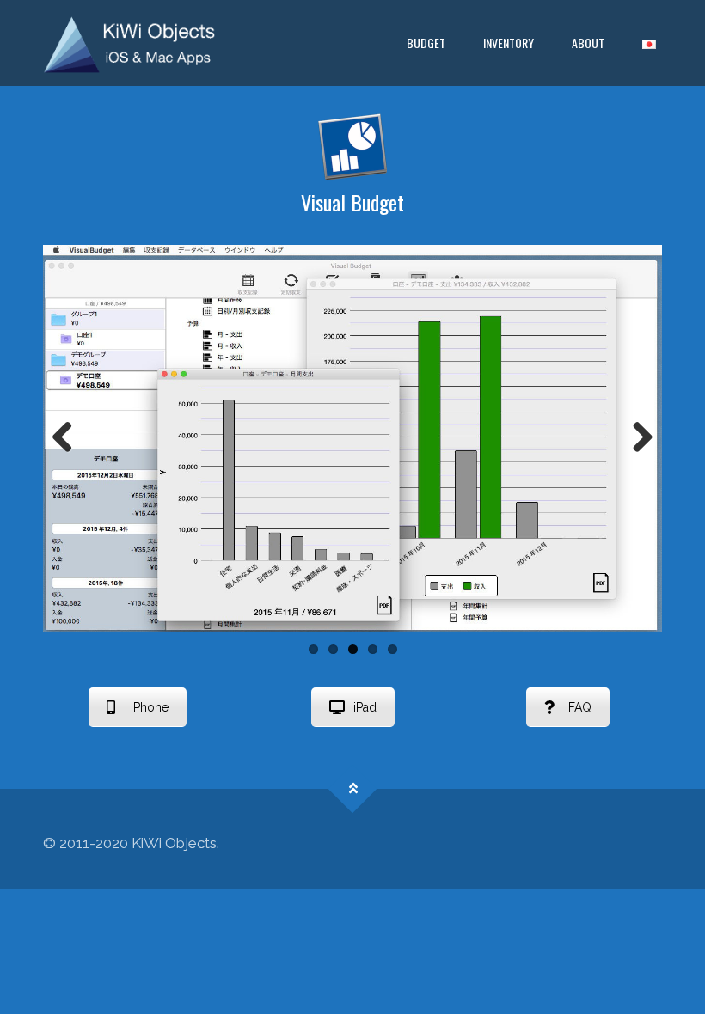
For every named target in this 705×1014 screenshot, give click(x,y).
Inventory (508, 43)
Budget (426, 43)
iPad (365, 707)
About (588, 43)
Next (636, 438)
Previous (69, 438)
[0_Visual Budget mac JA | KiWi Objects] (129, 43)
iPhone (150, 707)
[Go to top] (352, 789)
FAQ (580, 707)
